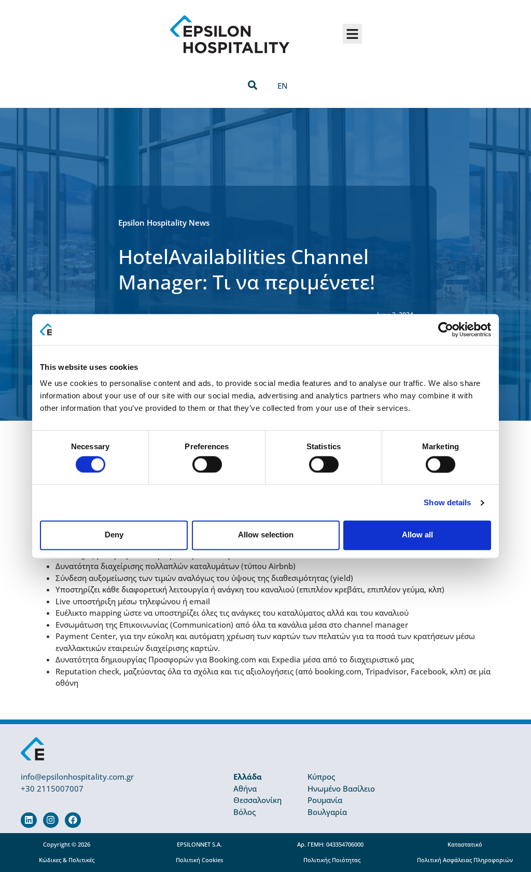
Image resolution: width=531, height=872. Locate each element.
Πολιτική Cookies (199, 860)
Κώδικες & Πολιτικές (66, 860)
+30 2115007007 (52, 788)
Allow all (417, 535)
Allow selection (266, 535)
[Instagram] (51, 820)
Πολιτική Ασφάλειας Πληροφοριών (465, 860)
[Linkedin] (29, 820)
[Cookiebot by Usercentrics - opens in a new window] (445, 329)
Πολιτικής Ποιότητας (331, 860)
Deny (114, 535)
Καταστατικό (465, 844)
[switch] (207, 464)
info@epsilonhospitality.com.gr (77, 776)
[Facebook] (73, 820)
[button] (352, 34)
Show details (447, 502)
